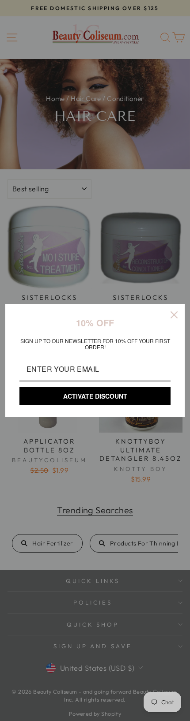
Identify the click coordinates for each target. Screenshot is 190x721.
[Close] (174, 314)
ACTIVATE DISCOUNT (95, 396)
